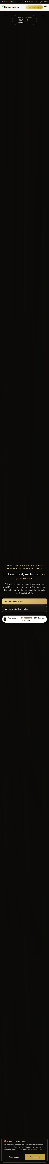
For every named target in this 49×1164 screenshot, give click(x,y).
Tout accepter (35, 1157)
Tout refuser (14, 1157)
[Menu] (45, 7)
